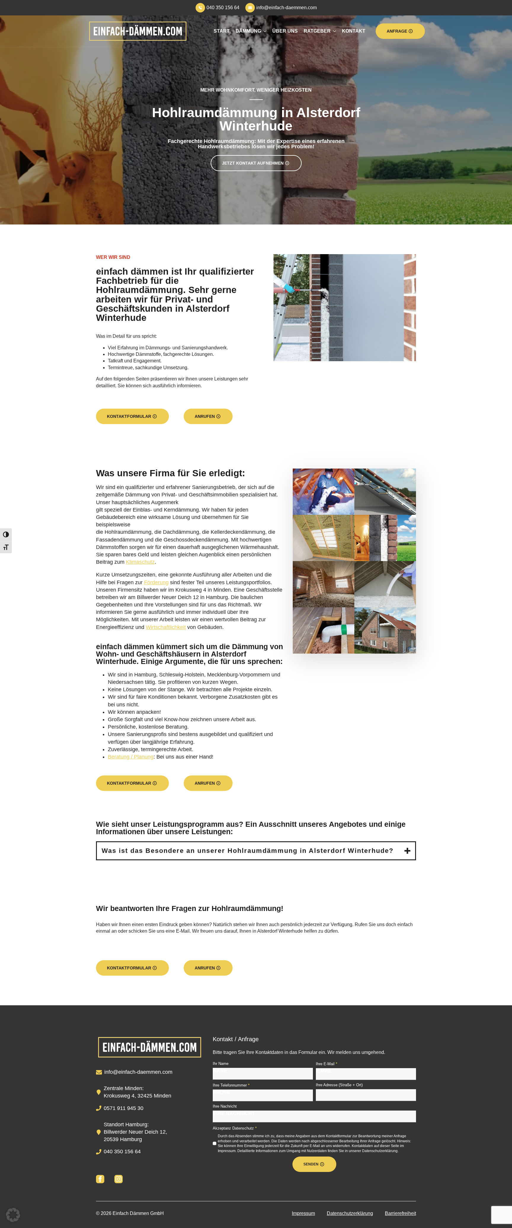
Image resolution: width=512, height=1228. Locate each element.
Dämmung (248, 31)
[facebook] (100, 1179)
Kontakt (353, 31)
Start (222, 31)
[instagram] (118, 1179)
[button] (13, 1215)
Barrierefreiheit (400, 1213)
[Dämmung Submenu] (263, 31)
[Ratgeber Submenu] (333, 31)
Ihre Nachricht (225, 1106)
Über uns (285, 31)
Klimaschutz (140, 562)
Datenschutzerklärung (350, 1213)
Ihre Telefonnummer (231, 1085)
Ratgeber (317, 31)
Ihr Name (220, 1063)
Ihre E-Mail (326, 1064)
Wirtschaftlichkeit (166, 627)
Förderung (156, 582)
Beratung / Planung (130, 757)
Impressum (303, 1213)
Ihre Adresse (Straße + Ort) (339, 1085)
